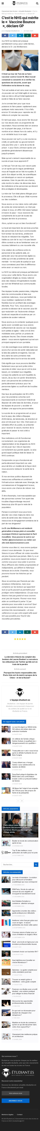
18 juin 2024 (17, 996)
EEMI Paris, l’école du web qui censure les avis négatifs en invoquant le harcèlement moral (23, 891)
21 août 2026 (17, 734)
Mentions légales (7, 1114)
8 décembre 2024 (18, 896)
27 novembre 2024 (19, 916)
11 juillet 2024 (18, 965)
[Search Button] (36, 864)
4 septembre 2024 (19, 937)
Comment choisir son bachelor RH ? (25, 952)
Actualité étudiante (25, 11)
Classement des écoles (9, 11)
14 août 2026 (17, 769)
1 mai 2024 (16, 1018)
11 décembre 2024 (18, 884)
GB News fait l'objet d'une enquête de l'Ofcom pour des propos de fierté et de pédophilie (25, 790)
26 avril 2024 (17, 1029)
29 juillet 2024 (18, 954)
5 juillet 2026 (8, 835)
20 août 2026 (17, 746)
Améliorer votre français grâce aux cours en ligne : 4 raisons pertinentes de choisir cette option (25, 922)
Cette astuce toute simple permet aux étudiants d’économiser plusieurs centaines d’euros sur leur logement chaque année (18, 828)
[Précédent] (18, 800)
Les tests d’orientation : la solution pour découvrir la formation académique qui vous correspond (24, 880)
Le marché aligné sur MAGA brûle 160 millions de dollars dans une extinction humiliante (24, 729)
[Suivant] (22, 800)
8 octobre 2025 (18, 855)
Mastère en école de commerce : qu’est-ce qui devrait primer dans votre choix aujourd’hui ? (24, 1025)
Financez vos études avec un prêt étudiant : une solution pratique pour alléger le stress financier (24, 991)
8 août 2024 (17, 947)
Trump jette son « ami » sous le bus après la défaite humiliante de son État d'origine (25, 753)
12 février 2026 (18, 846)
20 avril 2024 (17, 1039)
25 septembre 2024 (19, 927)
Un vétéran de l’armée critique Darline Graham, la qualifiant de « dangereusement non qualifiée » (24, 741)
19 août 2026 (17, 758)
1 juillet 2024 (17, 975)
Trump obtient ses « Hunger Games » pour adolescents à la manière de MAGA (23, 765)
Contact (19, 1114)
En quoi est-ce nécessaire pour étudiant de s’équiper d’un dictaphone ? (23, 1013)
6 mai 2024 (16, 1006)
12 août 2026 (17, 795)
